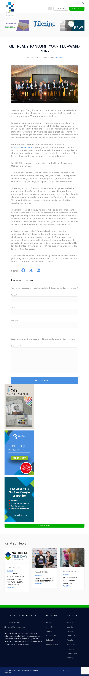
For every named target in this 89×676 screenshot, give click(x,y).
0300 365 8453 (14, 622)
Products (71, 644)
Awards (59, 57)
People (70, 640)
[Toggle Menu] (50, 9)
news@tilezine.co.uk (16, 627)
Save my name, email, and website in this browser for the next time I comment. (43, 339)
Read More (11, 587)
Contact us (51, 636)
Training (70, 658)
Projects (70, 649)
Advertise (50, 627)
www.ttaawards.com (24, 147)
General (38, 575)
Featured (71, 636)
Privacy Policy (52, 644)
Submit (49, 631)
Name (14, 295)
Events (10, 570)
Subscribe (50, 640)
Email (13, 308)
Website (14, 320)
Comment (16, 346)
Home (48, 622)
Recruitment (72, 653)
